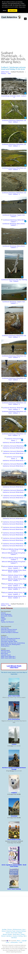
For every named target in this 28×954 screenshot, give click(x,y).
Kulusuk (3, 613)
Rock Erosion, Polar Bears (8, 640)
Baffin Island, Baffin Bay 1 (8, 656)
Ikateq (2, 617)
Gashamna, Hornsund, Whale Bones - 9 (14, 518)
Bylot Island (4, 653)
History (3, 931)
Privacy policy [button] (22, 7)
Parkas (22, 934)
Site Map (4, 929)
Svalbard (14, 792)
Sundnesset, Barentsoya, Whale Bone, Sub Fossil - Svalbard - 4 (14, 193)
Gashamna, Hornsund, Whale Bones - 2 (14, 448)
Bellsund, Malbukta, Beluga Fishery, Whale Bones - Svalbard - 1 (14, 571)
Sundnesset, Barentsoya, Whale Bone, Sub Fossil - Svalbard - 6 (14, 356)
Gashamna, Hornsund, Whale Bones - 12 (14, 535)
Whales (20, 932)
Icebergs (3, 619)
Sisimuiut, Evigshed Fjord (8, 631)
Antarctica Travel (11, 931)
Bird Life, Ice (4, 637)
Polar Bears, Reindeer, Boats (9, 641)
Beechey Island (5, 650)
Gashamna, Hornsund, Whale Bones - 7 (14, 492)
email (20, 942)
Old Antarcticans (17, 929)
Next (9, 73)
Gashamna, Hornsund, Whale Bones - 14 (14, 545)
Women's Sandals (7, 934)
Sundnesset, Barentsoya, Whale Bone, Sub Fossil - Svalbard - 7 (14, 379)
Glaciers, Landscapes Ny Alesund (10, 638)
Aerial (2, 620)
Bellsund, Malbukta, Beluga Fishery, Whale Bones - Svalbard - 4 (14, 597)
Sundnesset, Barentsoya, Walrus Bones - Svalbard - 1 (14, 224)
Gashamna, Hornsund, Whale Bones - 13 (14, 540)
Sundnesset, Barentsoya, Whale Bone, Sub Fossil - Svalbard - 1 (14, 121)
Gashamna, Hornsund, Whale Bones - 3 (14, 453)
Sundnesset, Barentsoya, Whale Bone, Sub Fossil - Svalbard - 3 (14, 168)
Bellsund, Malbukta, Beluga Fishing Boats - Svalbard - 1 (14, 553)
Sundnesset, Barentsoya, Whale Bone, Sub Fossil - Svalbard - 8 (14, 403)
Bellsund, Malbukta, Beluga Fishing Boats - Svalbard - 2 (14, 562)
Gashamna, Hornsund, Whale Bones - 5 (14, 466)
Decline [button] (4, 10)
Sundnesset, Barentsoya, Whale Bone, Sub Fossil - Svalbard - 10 (14, 434)
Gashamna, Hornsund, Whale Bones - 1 (14, 442)
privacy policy (14, 942)
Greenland (14, 816)
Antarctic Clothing (20, 931)
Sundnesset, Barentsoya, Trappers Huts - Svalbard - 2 (14, 302)
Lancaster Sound (6, 652)
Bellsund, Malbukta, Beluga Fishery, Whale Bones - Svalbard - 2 (14, 579)
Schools (8, 932)
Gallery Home (5, 72)
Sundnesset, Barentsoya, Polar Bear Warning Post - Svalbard (14, 280)
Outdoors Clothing (17, 936)
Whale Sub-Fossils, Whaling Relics (10, 644)
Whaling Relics (5, 646)
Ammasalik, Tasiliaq (6, 616)
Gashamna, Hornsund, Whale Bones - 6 (14, 487)
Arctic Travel (14, 932)
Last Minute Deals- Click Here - (14, 667)
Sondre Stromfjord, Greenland (9, 632)
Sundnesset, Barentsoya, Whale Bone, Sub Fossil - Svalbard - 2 (14, 145)
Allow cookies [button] (12, 10)
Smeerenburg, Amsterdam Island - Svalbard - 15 (14, 96)
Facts (24, 929)
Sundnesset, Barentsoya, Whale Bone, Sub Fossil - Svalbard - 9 (14, 412)
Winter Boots (16, 934)
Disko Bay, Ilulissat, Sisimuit (9, 629)
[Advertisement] (14, 36)
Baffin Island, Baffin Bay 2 (8, 658)
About (18, 940)
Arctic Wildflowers (6, 614)
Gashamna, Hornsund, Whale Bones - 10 (14, 524)
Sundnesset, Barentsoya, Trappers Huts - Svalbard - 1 (14, 215)
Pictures (10, 929)
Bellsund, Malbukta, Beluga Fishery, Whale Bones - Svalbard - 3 (14, 588)
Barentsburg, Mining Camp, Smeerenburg (13, 643)
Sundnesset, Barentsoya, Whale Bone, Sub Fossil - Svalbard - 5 (14, 336)
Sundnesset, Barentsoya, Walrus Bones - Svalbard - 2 (14, 246)
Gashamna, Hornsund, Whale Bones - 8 (14, 497)
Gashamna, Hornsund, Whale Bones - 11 (14, 529)
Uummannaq (5, 628)
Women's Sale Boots (6, 936)
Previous (3, 73)
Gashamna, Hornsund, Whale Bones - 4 (14, 460)
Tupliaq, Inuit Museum (7, 622)
